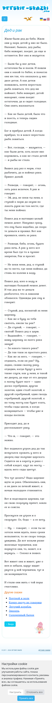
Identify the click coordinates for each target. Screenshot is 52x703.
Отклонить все (34, 692)
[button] (4, 18)
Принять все (26, 698)
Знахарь (14, 611)
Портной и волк (19, 598)
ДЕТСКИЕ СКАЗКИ (44, 650)
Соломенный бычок (21, 615)
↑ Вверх (10, 624)
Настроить (15, 692)
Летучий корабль (20, 606)
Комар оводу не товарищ (25, 602)
